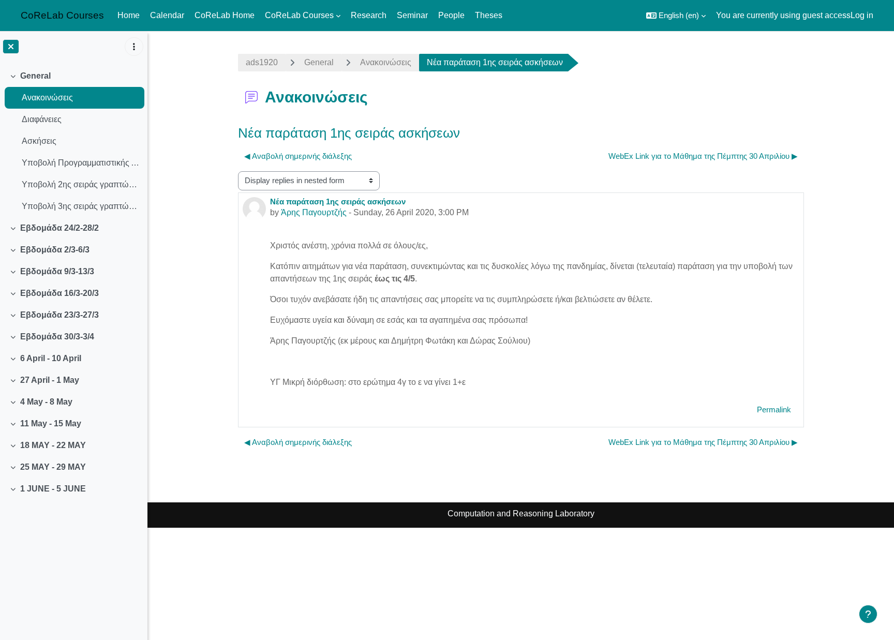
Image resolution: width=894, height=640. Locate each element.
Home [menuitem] (128, 15)
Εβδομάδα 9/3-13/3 (57, 271)
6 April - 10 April (50, 358)
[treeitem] (73, 141)
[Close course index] (11, 46)
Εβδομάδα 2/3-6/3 (55, 249)
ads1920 (262, 62)
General (35, 75)
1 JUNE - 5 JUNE (53, 488)
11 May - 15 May (50, 423)
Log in (862, 15)
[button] (676, 15)
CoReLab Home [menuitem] (225, 15)
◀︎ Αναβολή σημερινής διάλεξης (298, 156)
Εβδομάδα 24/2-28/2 (59, 228)
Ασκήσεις (39, 141)
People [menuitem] (451, 15)
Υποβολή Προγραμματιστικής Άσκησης (80, 162)
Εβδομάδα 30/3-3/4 (57, 336)
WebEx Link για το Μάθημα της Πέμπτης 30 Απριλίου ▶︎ (703, 156)
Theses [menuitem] (488, 15)
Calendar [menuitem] (167, 15)
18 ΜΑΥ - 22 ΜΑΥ (53, 445)
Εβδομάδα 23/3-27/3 (59, 314)
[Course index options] (134, 46)
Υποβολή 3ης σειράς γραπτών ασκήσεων (80, 206)
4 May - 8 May (46, 401)
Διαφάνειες (42, 119)
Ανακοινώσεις (47, 97)
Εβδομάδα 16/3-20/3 (59, 293)
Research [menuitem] (368, 15)
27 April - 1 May (49, 380)
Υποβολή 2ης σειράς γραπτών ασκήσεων (80, 184)
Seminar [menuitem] (412, 15)
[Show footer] (868, 614)
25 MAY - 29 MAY (53, 467)
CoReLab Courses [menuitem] (299, 15)
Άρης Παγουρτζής (314, 212)
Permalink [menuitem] (774, 409)
